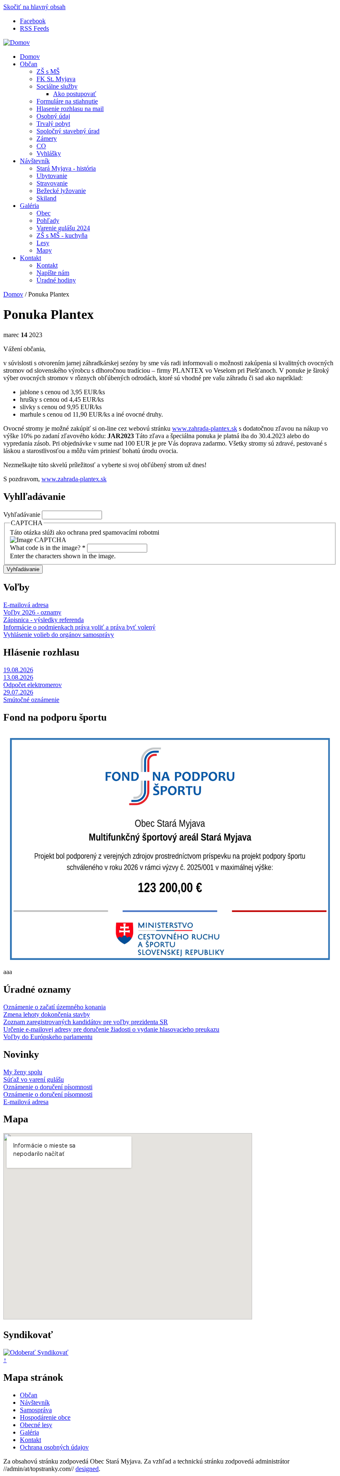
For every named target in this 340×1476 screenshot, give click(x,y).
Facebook (33, 20)
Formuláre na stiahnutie (67, 101)
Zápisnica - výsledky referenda (43, 619)
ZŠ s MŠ (48, 71)
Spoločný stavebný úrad (68, 131)
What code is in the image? (47, 547)
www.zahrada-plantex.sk (204, 428)
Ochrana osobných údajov (54, 1447)
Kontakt (30, 257)
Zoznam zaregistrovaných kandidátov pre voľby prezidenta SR (85, 1021)
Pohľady (47, 220)
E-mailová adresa (26, 604)
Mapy (44, 250)
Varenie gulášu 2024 (63, 228)
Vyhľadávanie (22, 514)
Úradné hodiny (56, 280)
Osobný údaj (53, 116)
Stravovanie (52, 183)
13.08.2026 (18, 677)
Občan (28, 64)
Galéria (29, 205)
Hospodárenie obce (45, 1417)
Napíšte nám (52, 272)
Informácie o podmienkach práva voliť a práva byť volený (79, 627)
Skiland (46, 198)
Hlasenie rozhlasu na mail (70, 108)
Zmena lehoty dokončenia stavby (46, 1014)
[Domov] (16, 42)
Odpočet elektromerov (32, 684)
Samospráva (36, 1409)
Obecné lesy (36, 1424)
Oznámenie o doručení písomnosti (47, 1086)
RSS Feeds (34, 28)
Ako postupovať (74, 93)
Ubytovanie (51, 175)
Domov (30, 56)
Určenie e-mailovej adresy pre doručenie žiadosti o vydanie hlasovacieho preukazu (111, 1029)
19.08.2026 (18, 669)
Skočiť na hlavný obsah (34, 6)
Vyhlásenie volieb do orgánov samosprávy (58, 634)
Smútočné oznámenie (31, 699)
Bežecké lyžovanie (61, 190)
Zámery (46, 138)
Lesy (42, 242)
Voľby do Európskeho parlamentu (47, 1036)
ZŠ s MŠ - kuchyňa (61, 235)
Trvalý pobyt (53, 123)
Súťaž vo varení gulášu (33, 1079)
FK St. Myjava (55, 78)
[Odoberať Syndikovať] (35, 1352)
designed (87, 1468)
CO (41, 146)
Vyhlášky (48, 153)
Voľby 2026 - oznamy (32, 612)
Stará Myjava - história (66, 168)
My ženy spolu (22, 1072)
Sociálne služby (57, 86)
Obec (43, 213)
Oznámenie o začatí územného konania (54, 1007)
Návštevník (35, 160)
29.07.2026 (18, 692)
